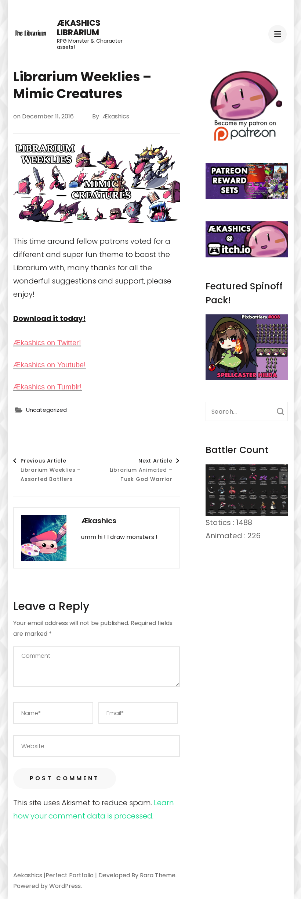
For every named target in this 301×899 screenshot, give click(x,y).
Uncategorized (46, 410)
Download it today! (49, 318)
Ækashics (115, 116)
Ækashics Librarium (79, 27)
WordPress (65, 886)
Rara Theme (157, 875)
